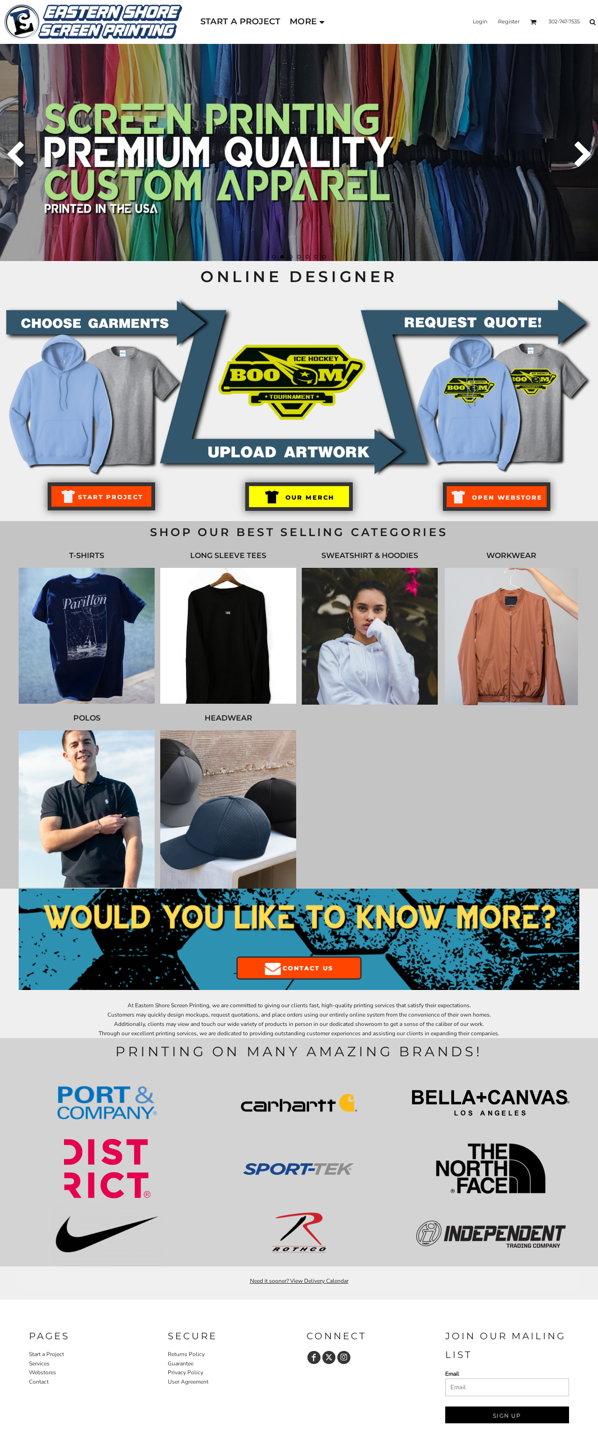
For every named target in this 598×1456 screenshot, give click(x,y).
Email (452, 1374)
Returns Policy (186, 1354)
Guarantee (180, 1363)
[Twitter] (328, 1357)
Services (39, 1363)
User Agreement (188, 1381)
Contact (39, 1381)
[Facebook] (313, 1357)
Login (480, 21)
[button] (533, 22)
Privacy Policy (185, 1372)
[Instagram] (343, 1357)
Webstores (42, 1372)
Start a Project (46, 1354)
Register (509, 21)
